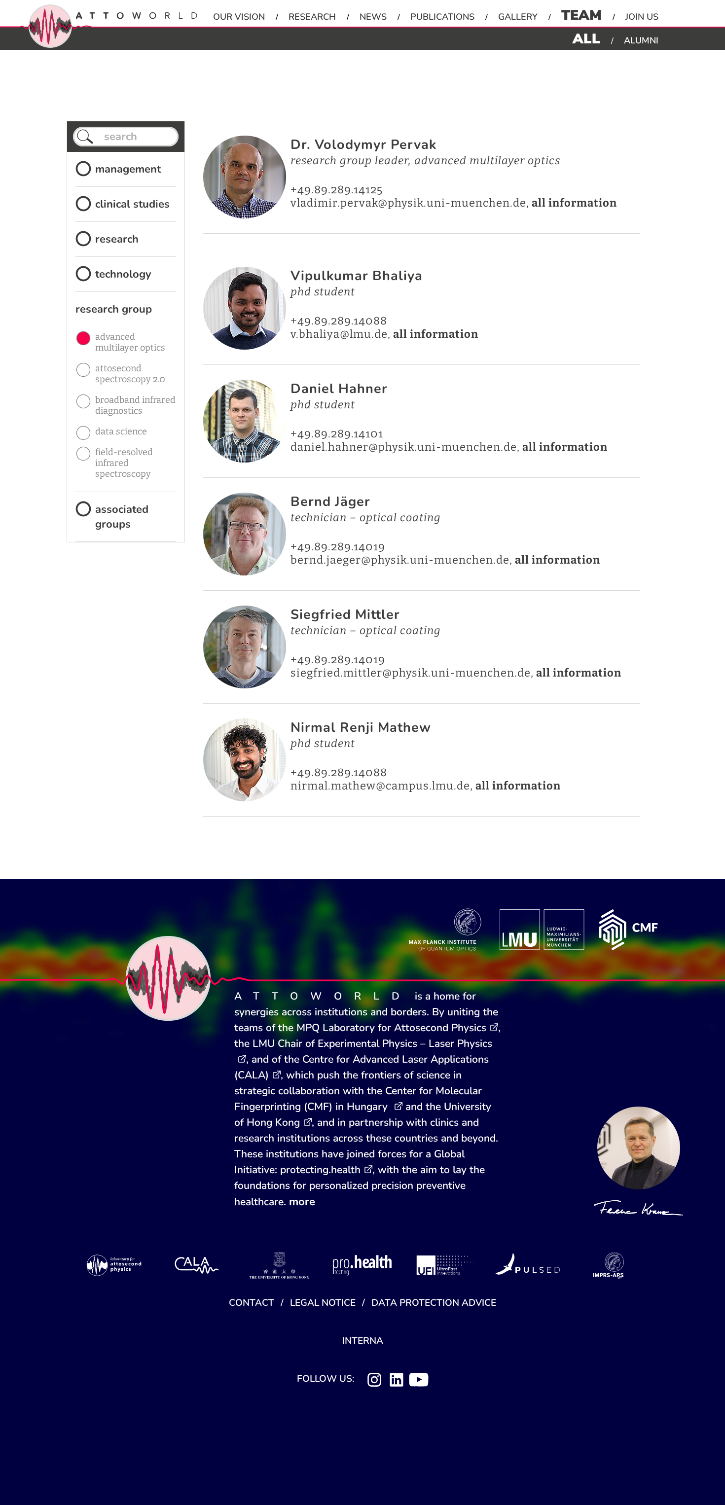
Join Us (641, 17)
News (373, 17)
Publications (442, 17)
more (302, 1201)
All (586, 39)
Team (581, 15)
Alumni (641, 40)
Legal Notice (323, 1302)
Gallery (518, 17)
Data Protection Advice (433, 1302)
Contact (251, 1302)
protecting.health (320, 1170)
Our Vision (239, 17)
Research (312, 17)
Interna (362, 1340)
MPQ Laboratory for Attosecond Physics (391, 1028)
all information (574, 203)
